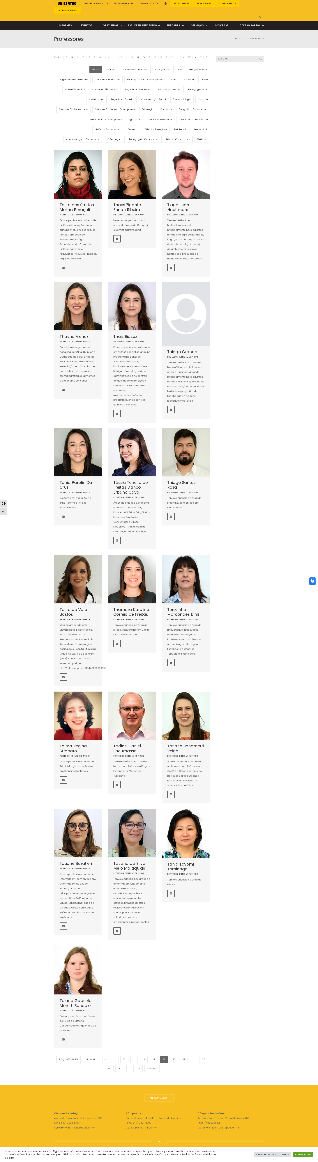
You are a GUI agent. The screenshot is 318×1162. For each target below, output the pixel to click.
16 (174, 1059)
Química (132, 129)
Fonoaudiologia (182, 99)
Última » (152, 1068)
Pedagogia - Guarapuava (144, 139)
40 (119, 1068)
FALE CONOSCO (158, 1098)
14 (154, 1059)
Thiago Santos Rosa (181, 485)
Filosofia (189, 79)
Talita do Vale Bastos (73, 612)
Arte (180, 69)
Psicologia (147, 109)
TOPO (159, 1141)
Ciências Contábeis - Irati (73, 109)
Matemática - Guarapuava (106, 119)
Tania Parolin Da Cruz (76, 485)
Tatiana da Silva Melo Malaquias (129, 866)
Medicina (202, 139)
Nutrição (203, 99)
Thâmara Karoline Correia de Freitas (131, 612)
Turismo (110, 69)
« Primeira (91, 1059)
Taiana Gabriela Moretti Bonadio (76, 1003)
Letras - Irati (201, 129)
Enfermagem (114, 139)
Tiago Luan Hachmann (178, 207)
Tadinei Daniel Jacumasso (127, 748)
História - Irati (96, 99)
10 (124, 1059)
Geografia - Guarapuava (193, 109)
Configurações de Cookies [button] (272, 1154)
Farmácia (166, 109)
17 (184, 1059)
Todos (58, 57)
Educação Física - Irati (105, 89)
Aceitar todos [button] (303, 1154)
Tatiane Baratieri (76, 863)
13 (144, 1059)
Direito (204, 79)
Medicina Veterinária (160, 119)
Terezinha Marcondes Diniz (183, 612)
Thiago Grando (182, 351)
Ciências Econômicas (107, 79)
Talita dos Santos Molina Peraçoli (77, 207)
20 (203, 1059)
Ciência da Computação (193, 119)
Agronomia (135, 119)
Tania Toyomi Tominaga (180, 867)
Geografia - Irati (198, 69)
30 (109, 1068)
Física (174, 79)
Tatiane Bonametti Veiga (185, 748)
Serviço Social (163, 69)
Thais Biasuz (125, 336)
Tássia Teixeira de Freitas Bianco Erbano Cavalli (130, 487)
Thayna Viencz (74, 336)
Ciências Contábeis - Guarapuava (115, 109)
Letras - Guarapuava (178, 139)
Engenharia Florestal (122, 99)
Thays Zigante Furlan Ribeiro (127, 207)
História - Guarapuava (108, 129)
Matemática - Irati (75, 89)
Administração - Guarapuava (83, 139)
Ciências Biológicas (155, 129)
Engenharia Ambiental (138, 89)
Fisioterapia (180, 129)
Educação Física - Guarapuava (145, 79)
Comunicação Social (153, 99)
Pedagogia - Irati (198, 89)
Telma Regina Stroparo (73, 748)
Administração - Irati (169, 89)
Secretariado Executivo (135, 69)
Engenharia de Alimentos (74, 79)
